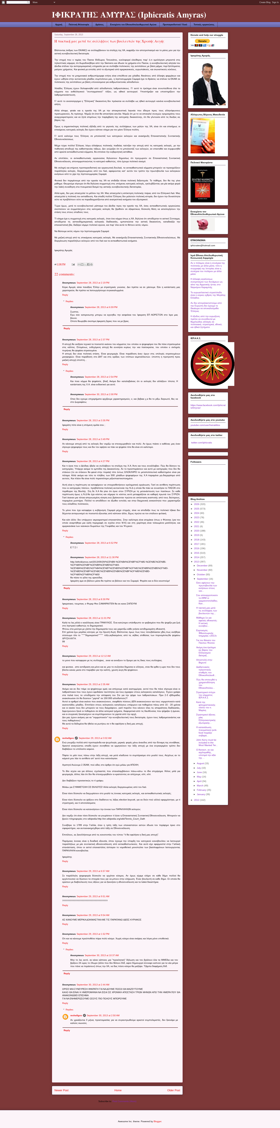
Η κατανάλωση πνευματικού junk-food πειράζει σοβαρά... (206, 731)
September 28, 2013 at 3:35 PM (93, 420)
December (202, 565)
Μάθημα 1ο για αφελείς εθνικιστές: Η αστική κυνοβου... (206, 621)
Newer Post (61, 1090)
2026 (197, 504)
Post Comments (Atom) (124, 1101)
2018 (197, 539)
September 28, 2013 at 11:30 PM (102, 557)
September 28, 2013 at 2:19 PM (93, 282)
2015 (197, 553)
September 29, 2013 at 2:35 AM (93, 684)
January (201, 794)
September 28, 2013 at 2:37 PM (93, 339)
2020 (197, 530)
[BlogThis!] (82, 264)
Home (118, 1090)
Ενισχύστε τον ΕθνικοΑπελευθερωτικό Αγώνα (133, 24)
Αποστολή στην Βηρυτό (204, 661)
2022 (197, 522)
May (199, 776)
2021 (197, 526)
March (200, 785)
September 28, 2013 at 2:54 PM (101, 377)
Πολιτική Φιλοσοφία (79, 24)
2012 (197, 800)
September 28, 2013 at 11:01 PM (94, 618)
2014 (197, 557)
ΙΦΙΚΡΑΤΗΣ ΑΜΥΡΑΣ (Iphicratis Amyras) (129, 14)
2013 (197, 561)
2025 (197, 508)
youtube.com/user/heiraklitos (205, 425)
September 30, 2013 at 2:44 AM (93, 984)
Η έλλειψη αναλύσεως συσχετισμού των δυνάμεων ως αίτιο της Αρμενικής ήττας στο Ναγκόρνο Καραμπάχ (207, 283)
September (203, 579)
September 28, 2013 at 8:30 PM (93, 599)
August (201, 763)
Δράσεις (99, 24)
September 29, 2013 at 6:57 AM (93, 871)
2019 (197, 535)
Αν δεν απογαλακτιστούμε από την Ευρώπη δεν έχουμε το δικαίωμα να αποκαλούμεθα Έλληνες (206, 307)
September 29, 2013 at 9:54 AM (93, 915)
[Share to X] (85, 264)
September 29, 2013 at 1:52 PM (93, 934)
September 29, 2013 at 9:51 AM (93, 896)
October (201, 574)
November (202, 570)
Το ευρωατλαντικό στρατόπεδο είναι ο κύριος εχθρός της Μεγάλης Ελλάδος (208, 295)
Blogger (157, 1121)
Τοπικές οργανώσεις (204, 24)
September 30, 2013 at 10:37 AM (102, 955)
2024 (197, 513)
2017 (197, 544)
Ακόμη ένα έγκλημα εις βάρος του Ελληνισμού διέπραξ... (206, 651)
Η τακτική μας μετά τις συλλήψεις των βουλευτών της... (206, 611)
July (199, 768)
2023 (197, 517)
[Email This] (79, 264)
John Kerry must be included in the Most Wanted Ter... (207, 743)
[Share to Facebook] (88, 264)
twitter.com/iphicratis (201, 442)
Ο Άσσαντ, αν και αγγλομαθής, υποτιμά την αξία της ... (206, 753)
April (199, 781)
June (200, 772)
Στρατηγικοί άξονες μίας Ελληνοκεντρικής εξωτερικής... (206, 718)
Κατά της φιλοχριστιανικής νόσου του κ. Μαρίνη (205, 706)
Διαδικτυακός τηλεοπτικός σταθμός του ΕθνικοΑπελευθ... (206, 671)
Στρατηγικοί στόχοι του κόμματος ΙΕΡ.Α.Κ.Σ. (205, 695)
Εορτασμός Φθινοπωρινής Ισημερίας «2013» (206, 633)
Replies (69, 301)
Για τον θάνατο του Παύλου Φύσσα (205, 641)
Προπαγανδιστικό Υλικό (175, 24)
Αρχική (58, 24)
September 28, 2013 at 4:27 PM (93, 461)
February (202, 790)
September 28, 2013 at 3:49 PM (93, 439)
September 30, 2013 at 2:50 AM (103, 1015)
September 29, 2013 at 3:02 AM (95, 738)
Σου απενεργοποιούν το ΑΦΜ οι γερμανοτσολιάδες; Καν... (207, 599)
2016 (197, 548)
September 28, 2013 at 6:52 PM (101, 543)
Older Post (173, 1090)
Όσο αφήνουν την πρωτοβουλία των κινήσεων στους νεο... (206, 586)
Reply (65, 295)
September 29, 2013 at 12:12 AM (94, 656)
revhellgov (68, 738)
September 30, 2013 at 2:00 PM (101, 394)
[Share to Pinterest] (91, 264)
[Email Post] (73, 264)
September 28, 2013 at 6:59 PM (101, 307)
